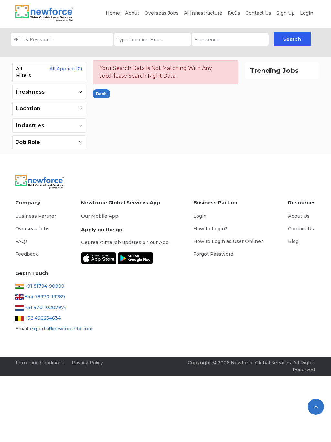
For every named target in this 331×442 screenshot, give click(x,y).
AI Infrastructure (203, 13)
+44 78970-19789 (45, 297)
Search (292, 39)
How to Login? (210, 229)
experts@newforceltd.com (61, 329)
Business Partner (35, 216)
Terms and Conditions (39, 363)
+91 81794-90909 (44, 286)
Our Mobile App (99, 216)
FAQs (234, 13)
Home (113, 13)
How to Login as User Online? (228, 241)
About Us (299, 216)
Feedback (26, 254)
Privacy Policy (87, 363)
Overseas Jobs (161, 13)
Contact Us (258, 13)
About (132, 13)
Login (306, 13)
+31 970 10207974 (46, 307)
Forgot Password (213, 254)
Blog (293, 241)
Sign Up (285, 13)
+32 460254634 (43, 318)
